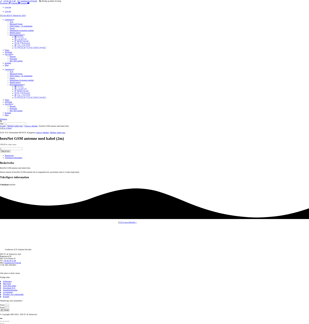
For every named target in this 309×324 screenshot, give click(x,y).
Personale (13, 59)
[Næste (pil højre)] (3, 323)
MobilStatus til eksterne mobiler (22, 30)
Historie (13, 57)
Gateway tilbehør (31, 126)
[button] (154, 121)
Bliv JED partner (16, 61)
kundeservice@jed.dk (12, 263)
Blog (7, 65)
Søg (1, 124)
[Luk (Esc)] (8, 321)
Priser (7, 50)
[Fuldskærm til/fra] (3, 321)
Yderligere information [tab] (13, 158)
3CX (11, 22)
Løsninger (9, 20)
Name (2, 305)
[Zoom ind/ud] (1, 321)
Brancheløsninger (16, 35)
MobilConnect (15, 33)
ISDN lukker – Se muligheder (21, 26)
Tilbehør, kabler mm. (15, 126)
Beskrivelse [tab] (9, 156)
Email (2, 307)
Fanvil (12, 28)
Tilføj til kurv (5, 151)
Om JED (8, 54)
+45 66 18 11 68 (9, 261)
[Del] (6, 321)
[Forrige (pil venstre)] (1, 323)
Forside (3, 126)
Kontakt (8, 63)
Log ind (8, 7)
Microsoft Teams (16, 24)
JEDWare (8, 52)
